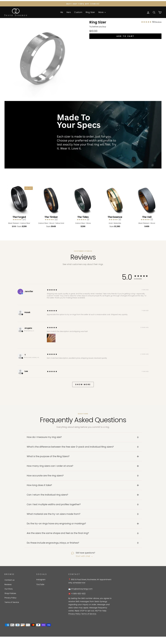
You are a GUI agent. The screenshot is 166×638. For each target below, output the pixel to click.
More (101, 12)
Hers (68, 12)
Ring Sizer (90, 12)
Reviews (8, 584)
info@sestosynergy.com (81, 589)
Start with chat (84, 556)
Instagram (40, 579)
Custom (78, 12)
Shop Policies (10, 593)
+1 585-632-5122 (78, 593)
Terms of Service (12, 602)
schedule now (79, 582)
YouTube (40, 584)
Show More (83, 384)
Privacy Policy (10, 597)
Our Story (9, 589)
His (61, 12)
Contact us (9, 580)
